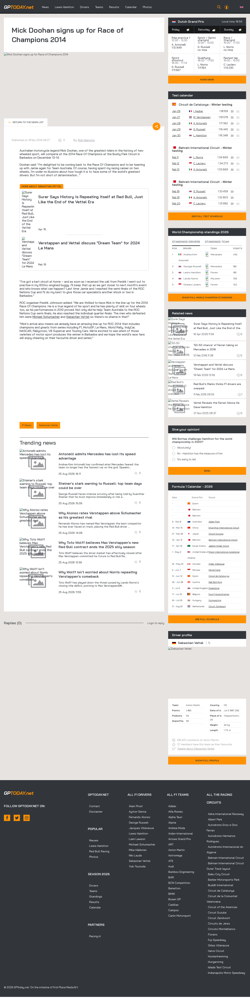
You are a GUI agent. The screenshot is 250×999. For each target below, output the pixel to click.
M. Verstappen (202, 117)
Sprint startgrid (207, 39)
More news (207, 79)
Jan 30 (176, 135)
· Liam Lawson (136, 839)
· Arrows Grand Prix (179, 839)
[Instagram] (26, 818)
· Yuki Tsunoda (137, 866)
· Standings (95, 896)
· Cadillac (173, 904)
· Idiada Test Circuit (219, 967)
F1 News (26, 425)
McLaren (215, 278)
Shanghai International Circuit (224, 527)
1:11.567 (176, 70)
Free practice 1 (181, 37)
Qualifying (204, 57)
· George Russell (138, 822)
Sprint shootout (177, 59)
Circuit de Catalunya (194, 104)
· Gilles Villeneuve (218, 945)
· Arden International (180, 833)
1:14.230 (229, 67)
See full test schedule (207, 216)
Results (114, 7)
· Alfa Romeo (175, 811)
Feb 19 (175, 197)
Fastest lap (231, 57)
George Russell (192, 266)
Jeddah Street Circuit (219, 546)
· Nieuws (93, 840)
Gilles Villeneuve (216, 564)
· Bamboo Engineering (180, 872)
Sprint (201, 37)
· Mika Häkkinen (137, 850)
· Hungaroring (215, 962)
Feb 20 (176, 203)
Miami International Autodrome (224, 552)
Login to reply (155, 623)
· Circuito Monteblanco (221, 929)
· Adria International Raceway (225, 814)
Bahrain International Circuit (199, 148)
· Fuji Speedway (216, 940)
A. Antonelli (179, 44)
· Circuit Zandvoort (218, 918)
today (19, 7)
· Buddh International (220, 885)
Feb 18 (175, 191)
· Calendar (94, 907)
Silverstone (214, 588)
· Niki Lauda (135, 855)
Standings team (217, 242)
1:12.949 (177, 47)
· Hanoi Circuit (215, 951)
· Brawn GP (174, 899)
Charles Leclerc (192, 284)
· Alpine (171, 822)
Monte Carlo (215, 570)
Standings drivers (186, 242)
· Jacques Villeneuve (141, 828)
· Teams (92, 891)
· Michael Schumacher (141, 844)
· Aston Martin (176, 850)
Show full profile (207, 760)
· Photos (93, 857)
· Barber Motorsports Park (223, 879)
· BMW (171, 894)
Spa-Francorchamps (219, 594)
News (45, 7)
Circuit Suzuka (216, 533)
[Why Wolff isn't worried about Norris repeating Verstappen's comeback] (37, 574)
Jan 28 (176, 123)
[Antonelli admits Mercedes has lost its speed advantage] (37, 454)
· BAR (170, 877)
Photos (147, 7)
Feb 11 (175, 157)
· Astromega (174, 855)
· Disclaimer (95, 811)
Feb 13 (175, 169)
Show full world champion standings (207, 297)
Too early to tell (186, 459)
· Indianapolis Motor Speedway (226, 973)
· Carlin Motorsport (179, 915)
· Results (93, 902)
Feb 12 (175, 163)
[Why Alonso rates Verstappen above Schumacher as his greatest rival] (37, 515)
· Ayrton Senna (137, 811)
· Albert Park (214, 819)
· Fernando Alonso (139, 817)
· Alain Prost (135, 806)
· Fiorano (212, 934)
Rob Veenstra (86, 140)
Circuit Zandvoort (217, 606)
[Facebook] (7, 818)
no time (203, 49)
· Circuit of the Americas (222, 907)
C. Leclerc (230, 64)
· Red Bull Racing (98, 851)
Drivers (84, 7)
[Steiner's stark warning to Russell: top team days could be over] (37, 483)
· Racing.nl (94, 936)
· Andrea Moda (176, 828)
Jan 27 (176, 117)
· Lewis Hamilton (98, 846)
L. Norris (229, 47)
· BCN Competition (178, 883)
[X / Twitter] (17, 818)
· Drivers (93, 885)
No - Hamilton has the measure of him (200, 453)
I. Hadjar (198, 111)
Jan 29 (176, 129)
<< (26, 122)
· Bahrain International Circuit (225, 858)
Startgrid (229, 40)
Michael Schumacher (46, 317)
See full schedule (207, 619)
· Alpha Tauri (174, 817)
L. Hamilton (200, 135)
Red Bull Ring (215, 582)
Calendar (131, 7)
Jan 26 (176, 111)
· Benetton (173, 888)
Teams (99, 7)
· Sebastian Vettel (139, 861)
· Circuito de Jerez (218, 923)
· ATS (170, 861)
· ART (170, 844)
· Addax (171, 806)
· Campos (173, 910)
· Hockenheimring (217, 956)
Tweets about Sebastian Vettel (195, 748)
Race (227, 37)
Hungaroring (215, 600)
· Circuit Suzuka (216, 912)
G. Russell (204, 47)
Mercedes (216, 254)
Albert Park (214, 521)
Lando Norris (190, 278)
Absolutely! (184, 447)
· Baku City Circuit (218, 874)
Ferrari (214, 272)
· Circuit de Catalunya (220, 890)
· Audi (170, 866)
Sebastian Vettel (77, 317)
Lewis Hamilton (64, 7)
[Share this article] (156, 126)
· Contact (94, 806)
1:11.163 (202, 67)
